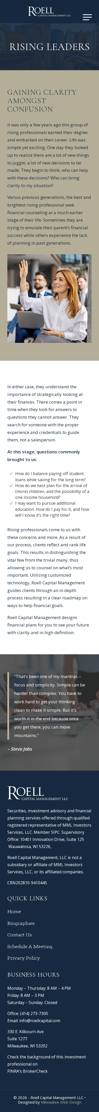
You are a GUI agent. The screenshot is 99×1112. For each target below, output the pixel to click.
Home (14, 912)
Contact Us (19, 935)
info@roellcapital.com (39, 1020)
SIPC (55, 832)
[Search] (9, 16)
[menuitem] (9, 16)
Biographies (21, 923)
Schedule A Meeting (30, 947)
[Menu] (85, 16)
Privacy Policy (23, 958)
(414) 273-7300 (34, 1013)
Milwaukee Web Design (61, 1102)
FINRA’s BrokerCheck (27, 1071)
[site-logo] (49, 11)
